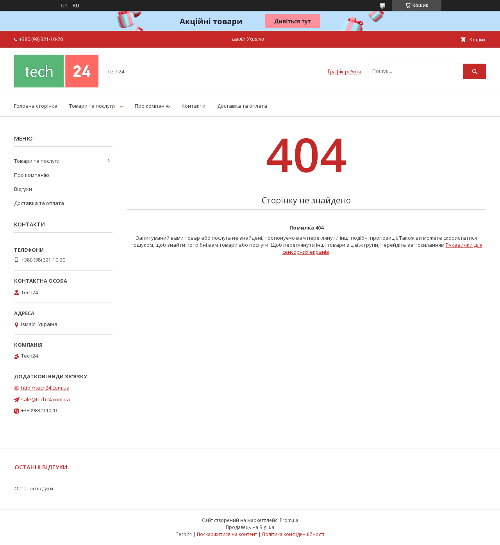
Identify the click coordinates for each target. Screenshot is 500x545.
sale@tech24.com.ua (45, 399)
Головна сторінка (35, 105)
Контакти (193, 105)
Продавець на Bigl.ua (250, 527)
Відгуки (23, 188)
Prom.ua (289, 520)
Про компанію (152, 105)
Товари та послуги (92, 105)
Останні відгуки (33, 488)
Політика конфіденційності (293, 534)
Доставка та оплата (242, 105)
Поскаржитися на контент (227, 534)
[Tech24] (56, 85)
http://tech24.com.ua (45, 388)
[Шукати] (474, 71)
